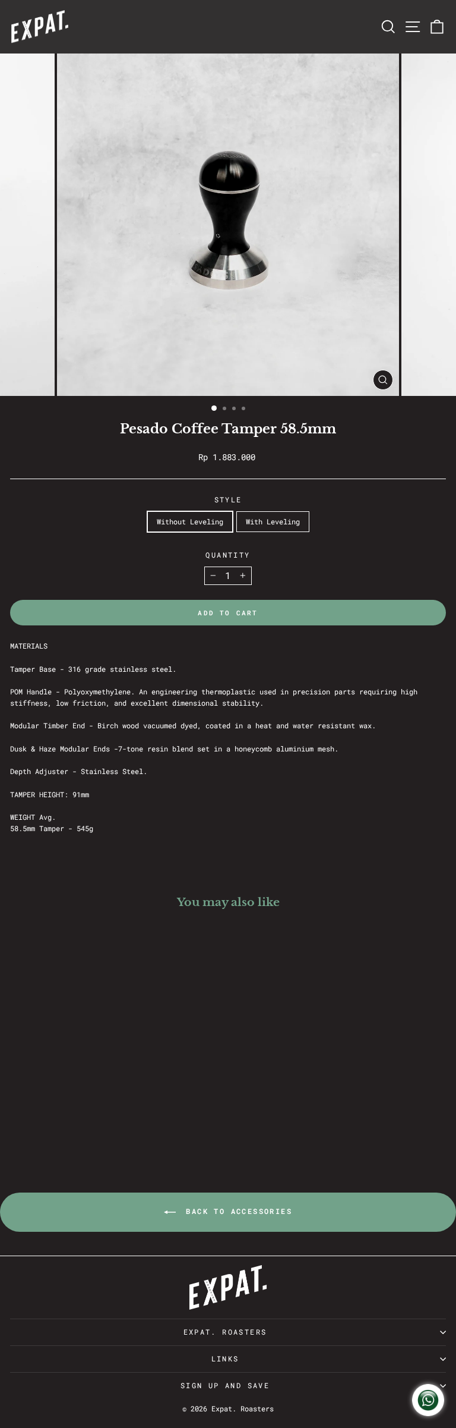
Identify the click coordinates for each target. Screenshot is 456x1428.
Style (228, 499)
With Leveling (273, 521)
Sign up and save (225, 1385)
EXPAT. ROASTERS (225, 1331)
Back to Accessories (236, 1211)
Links (225, 1358)
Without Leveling (190, 521)
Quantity (227, 554)
